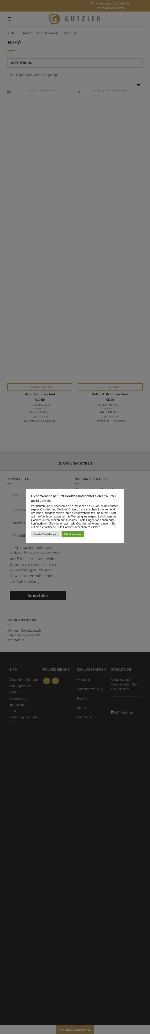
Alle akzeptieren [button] (73, 534)
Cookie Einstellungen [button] (45, 534)
